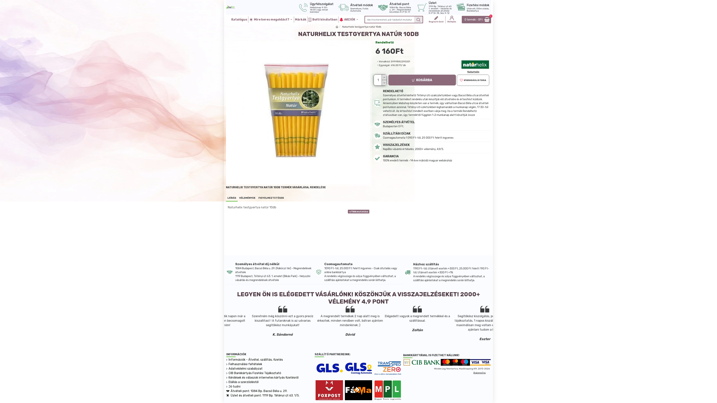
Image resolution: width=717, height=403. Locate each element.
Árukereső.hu (479, 373)
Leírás (231, 197)
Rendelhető (384, 42)
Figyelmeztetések (271, 197)
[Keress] (418, 19)
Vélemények (247, 197)
